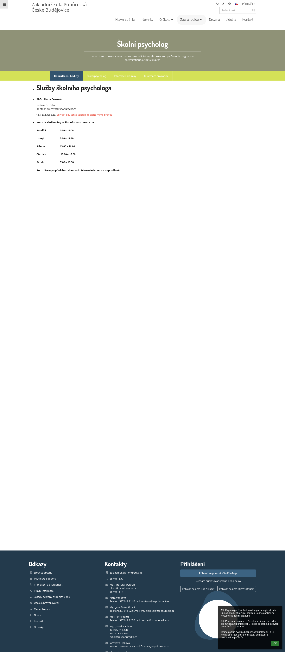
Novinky (39, 627)
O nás (37, 615)
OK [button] (275, 643)
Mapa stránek (42, 609)
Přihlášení (249, 4)
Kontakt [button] (247, 20)
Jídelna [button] (231, 20)
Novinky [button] (147, 20)
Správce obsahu (43, 572)
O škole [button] (165, 20)
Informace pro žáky (125, 76)
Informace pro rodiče (156, 76)
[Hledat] (253, 10)
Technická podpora (45, 578)
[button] (229, 3)
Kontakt (38, 621)
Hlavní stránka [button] (125, 20)
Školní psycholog (96, 76)
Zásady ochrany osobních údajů (52, 597)
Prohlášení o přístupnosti (48, 584)
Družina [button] (214, 20)
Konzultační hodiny (66, 76)
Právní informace (44, 591)
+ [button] (218, 3)
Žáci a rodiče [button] (189, 20)
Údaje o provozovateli (46, 603)
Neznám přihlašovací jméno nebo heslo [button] (218, 581)
